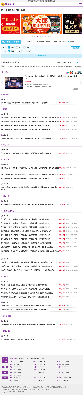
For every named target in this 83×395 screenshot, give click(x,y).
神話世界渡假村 (50, 66)
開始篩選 (76, 48)
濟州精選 (60, 66)
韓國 (17, 10)
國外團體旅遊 (10, 10)
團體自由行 (78, 66)
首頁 (2, 10)
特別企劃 (24, 66)
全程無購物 (69, 66)
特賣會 (17, 66)
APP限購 (9, 66)
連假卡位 (40, 66)
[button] (32, 36)
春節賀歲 (32, 66)
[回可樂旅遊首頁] (7, 4)
